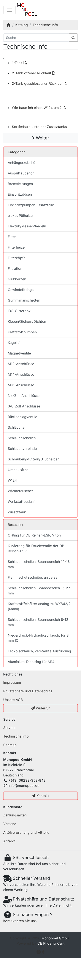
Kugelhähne (17, 342)
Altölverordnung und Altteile (26, 832)
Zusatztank (17, 512)
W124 (12, 480)
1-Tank (18, 63)
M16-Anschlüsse (21, 385)
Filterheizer (17, 247)
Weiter (42, 138)
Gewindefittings (20, 289)
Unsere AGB (13, 700)
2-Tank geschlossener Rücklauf (38, 83)
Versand (9, 824)
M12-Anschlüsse (21, 364)
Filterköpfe (16, 258)
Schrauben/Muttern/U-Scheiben (33, 459)
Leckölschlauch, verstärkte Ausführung (39, 651)
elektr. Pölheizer (21, 215)
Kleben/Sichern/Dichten (27, 321)
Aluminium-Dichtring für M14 (31, 661)
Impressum (12, 682)
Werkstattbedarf (21, 501)
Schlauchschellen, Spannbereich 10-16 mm (39, 564)
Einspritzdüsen (20, 194)
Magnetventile (19, 353)
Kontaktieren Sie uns (20, 921)
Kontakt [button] (42, 796)
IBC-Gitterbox (19, 311)
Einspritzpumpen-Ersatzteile (31, 205)
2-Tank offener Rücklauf (32, 73)
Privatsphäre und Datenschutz (27, 691)
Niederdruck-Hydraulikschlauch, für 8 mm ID (38, 638)
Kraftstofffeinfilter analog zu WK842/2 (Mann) (39, 606)
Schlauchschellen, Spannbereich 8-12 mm (38, 622)
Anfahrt (9, 841)
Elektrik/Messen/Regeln (27, 226)
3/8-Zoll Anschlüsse (24, 406)
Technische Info (45, 25)
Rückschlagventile (22, 417)
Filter (12, 237)
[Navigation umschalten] (9, 10)
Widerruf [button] (42, 708)
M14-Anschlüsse (21, 374)
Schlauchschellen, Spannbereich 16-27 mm (39, 590)
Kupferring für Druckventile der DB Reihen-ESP (36, 548)
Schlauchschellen (22, 438)
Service (9, 727)
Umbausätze (18, 470)
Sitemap (10, 745)
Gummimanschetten (24, 300)
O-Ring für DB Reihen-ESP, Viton (34, 535)
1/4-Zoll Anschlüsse (24, 395)
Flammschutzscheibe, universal (33, 577)
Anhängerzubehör (22, 162)
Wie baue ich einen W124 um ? (37, 107)
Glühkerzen (17, 279)
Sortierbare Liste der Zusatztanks (39, 127)
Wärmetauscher (20, 491)
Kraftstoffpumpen (22, 332)
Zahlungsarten (15, 815)
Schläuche (16, 427)
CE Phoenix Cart (51, 943)
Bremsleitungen (20, 184)
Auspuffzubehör (21, 173)
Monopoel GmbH (55, 938)
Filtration (15, 268)
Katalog (21, 25)
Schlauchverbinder (23, 448)
